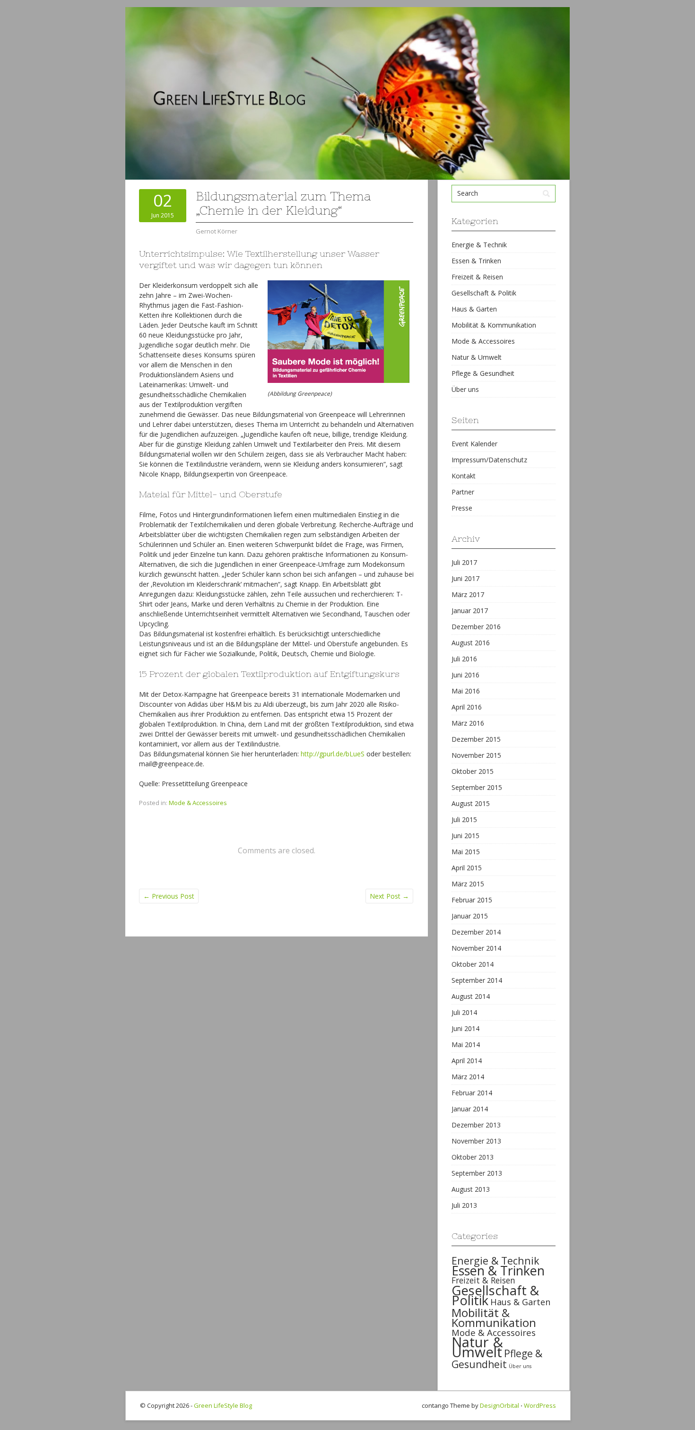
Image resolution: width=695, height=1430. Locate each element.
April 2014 (467, 1060)
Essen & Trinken (476, 260)
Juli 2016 (464, 658)
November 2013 (476, 1140)
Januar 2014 (470, 1108)
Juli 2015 (464, 819)
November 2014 (476, 948)
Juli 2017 (464, 562)
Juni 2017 (465, 578)
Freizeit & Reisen (477, 276)
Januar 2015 (470, 915)
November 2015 (476, 755)
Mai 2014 (466, 1044)
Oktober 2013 (473, 1157)
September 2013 (477, 1173)
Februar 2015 (472, 899)
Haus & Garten (474, 308)
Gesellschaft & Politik (484, 292)
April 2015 (467, 867)
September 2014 (477, 980)
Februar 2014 (472, 1092)
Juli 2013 (464, 1205)
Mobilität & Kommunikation (494, 325)
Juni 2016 (465, 674)
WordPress (540, 1405)
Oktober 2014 (473, 964)
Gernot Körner (216, 231)
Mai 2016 (466, 690)
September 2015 (477, 787)
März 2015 (468, 883)
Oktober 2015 (473, 771)
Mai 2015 (466, 851)
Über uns (465, 389)
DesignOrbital (499, 1405)
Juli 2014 (464, 1012)
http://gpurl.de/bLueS (333, 753)
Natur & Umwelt (477, 357)
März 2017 (468, 594)
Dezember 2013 (476, 1124)
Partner (463, 491)
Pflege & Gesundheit (483, 373)
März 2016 (468, 723)
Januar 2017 (470, 610)
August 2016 (471, 642)
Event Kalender (474, 443)
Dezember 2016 (476, 626)
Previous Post (168, 896)
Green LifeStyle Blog (223, 1405)
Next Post (389, 896)
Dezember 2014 (476, 931)
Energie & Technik (479, 244)
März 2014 (468, 1076)
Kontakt (464, 475)
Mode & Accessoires (198, 802)
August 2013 (471, 1189)
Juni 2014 (465, 1028)
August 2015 (471, 803)
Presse (462, 507)
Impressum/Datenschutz (489, 459)
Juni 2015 (465, 835)
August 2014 (471, 996)
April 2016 (467, 706)
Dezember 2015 (476, 739)
